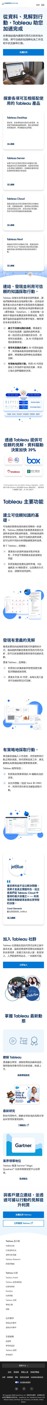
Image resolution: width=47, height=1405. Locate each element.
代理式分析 (10, 1246)
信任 (9, 1372)
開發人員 (24, 1372)
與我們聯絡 (10, 1264)
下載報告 (22, 1125)
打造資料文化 (11, 1250)
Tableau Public (12, 1277)
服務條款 (10, 1377)
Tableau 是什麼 (13, 1241)
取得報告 (24, 1178)
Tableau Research (13, 1259)
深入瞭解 (10, 144)
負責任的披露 (24, 1377)
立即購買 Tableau (22, 1223)
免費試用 (24, 52)
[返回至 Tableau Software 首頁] (11, 3)
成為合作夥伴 (11, 1327)
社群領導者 (10, 1286)
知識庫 (8, 1341)
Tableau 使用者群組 (14, 1282)
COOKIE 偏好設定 (37, 1377)
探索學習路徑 (24, 1075)
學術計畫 (9, 1304)
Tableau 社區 (11, 1300)
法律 (3, 1377)
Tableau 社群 (12, 1273)
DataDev (9, 1291)
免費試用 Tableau (24, 1214)
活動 (7, 1309)
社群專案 (9, 1295)
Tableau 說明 (11, 1350)
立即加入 (24, 965)
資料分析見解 (11, 1255)
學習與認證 (10, 1346)
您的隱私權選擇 (25, 1382)
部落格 (16, 1372)
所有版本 (9, 1355)
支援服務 (10, 1336)
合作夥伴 (10, 1318)
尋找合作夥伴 (11, 1323)
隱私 (16, 1377)
